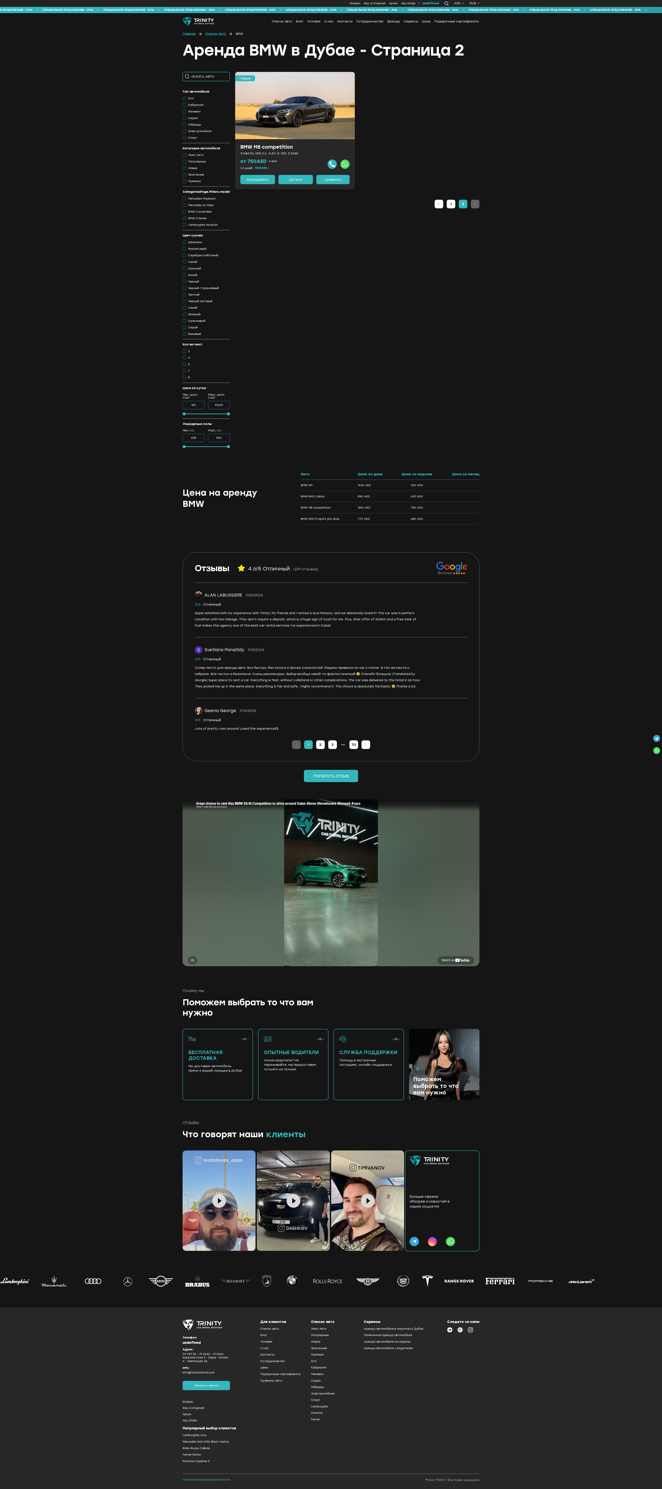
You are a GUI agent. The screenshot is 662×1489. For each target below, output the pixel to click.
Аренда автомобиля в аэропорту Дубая (393, 1328)
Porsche (317, 1412)
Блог (299, 21)
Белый (192, 275)
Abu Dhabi (408, 3)
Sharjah (355, 3)
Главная (189, 34)
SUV (191, 98)
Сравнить (333, 179)
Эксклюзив (196, 174)
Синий (192, 262)
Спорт (192, 137)
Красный (194, 268)
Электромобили (200, 131)
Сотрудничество (370, 21)
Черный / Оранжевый (203, 288)
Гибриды (194, 124)
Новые (192, 168)
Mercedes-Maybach (202, 198)
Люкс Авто (196, 155)
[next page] (343, 744)
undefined (430, 3)
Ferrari (315, 1419)
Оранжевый (196, 320)
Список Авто (215, 34)
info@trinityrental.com (199, 1372)
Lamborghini (319, 1406)
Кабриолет (196, 105)
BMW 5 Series (197, 218)
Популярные (197, 161)
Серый (193, 327)
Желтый (193, 294)
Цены (426, 21)
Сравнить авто (271, 1380)
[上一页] (439, 204)
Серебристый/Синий (203, 255)
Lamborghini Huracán (203, 224)
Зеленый (194, 314)
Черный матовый (200, 301)
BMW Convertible (200, 211)
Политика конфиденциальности (206, 1479)
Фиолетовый (197, 248)
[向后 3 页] (343, 744)
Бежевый (194, 334)
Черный (193, 281)
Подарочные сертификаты (456, 21)
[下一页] (366, 744)
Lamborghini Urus (195, 1435)
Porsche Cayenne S (196, 1461)
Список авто (282, 21)
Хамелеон (195, 242)
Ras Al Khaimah (375, 3)
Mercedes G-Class (201, 205)
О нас (329, 21)
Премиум (194, 181)
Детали (295, 179)
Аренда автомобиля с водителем (388, 1348)
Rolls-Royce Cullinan (196, 1448)
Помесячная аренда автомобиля (388, 1335)
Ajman (393, 3)
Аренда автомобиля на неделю (387, 1341)
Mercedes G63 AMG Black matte (206, 1441)
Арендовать (258, 179)
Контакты (345, 21)
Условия (313, 21)
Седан (193, 118)
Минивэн (194, 111)
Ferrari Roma (192, 1454)
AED (457, 3)
